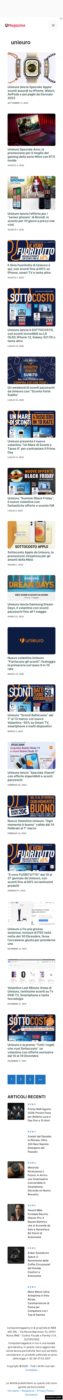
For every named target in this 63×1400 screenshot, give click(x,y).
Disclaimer (31, 1394)
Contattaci (32, 1370)
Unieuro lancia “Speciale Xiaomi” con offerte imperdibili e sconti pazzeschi (31, 776)
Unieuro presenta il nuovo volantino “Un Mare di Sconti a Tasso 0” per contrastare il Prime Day (31, 446)
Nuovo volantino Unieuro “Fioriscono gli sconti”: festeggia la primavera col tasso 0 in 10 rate (31, 663)
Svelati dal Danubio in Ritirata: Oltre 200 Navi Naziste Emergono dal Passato (39, 1144)
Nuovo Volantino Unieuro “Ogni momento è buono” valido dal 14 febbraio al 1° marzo (31, 824)
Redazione (28, 1390)
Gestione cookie (53, 1397)
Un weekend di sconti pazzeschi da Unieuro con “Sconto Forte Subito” (31, 391)
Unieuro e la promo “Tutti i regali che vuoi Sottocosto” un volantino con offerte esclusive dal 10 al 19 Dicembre (31, 1050)
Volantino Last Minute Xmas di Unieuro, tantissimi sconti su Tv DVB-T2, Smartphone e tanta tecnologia (30, 993)
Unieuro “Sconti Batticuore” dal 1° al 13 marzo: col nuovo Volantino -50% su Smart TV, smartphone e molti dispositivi (30, 720)
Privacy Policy (45, 1390)
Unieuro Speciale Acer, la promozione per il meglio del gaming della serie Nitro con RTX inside (31, 155)
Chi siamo (13, 1390)
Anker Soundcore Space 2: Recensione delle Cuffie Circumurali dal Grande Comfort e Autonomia (39, 1264)
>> (40, 1079)
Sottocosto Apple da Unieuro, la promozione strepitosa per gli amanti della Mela (31, 555)
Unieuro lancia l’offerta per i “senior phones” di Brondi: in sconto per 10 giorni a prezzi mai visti (31, 219)
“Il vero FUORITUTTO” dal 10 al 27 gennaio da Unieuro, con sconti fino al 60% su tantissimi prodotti (30, 880)
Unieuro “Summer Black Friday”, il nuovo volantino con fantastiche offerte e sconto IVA (31, 501)
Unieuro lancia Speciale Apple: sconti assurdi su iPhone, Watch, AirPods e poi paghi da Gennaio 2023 (31, 92)
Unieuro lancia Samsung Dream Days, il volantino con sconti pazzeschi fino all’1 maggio (30, 608)
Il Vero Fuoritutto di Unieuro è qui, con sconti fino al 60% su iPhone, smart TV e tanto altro (29, 268)
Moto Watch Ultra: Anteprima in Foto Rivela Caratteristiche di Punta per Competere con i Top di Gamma (39, 1303)
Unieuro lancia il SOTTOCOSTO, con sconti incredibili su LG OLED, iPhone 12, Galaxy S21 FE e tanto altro (31, 335)
